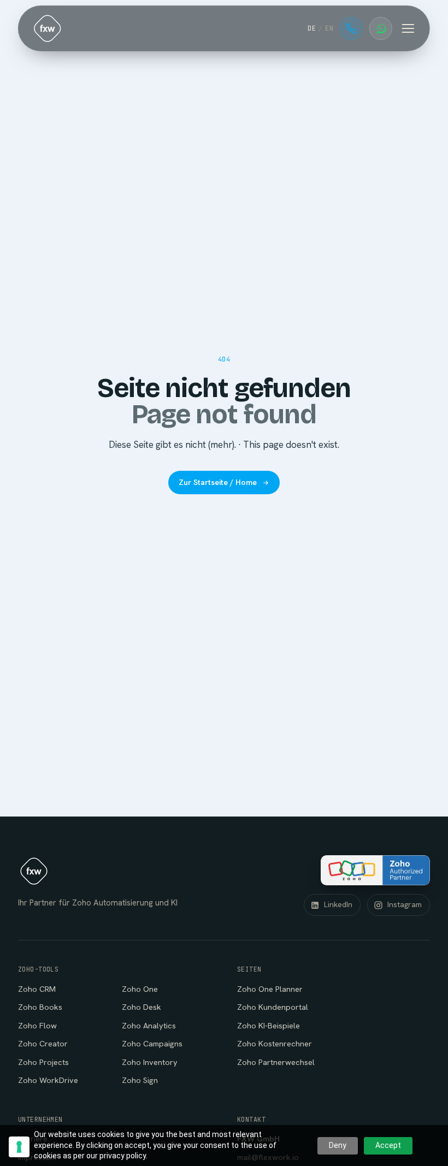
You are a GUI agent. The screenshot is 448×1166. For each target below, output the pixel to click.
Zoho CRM (37, 989)
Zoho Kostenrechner (274, 1043)
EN (329, 28)
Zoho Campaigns (152, 1043)
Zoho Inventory (150, 1062)
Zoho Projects (43, 1062)
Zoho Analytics (149, 1025)
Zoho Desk (141, 1007)
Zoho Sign (140, 1080)
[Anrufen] (351, 28)
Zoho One (140, 989)
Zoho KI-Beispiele (268, 1025)
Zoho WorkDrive (48, 1080)
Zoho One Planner (270, 989)
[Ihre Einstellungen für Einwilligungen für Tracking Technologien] (19, 1147)
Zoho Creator (43, 1043)
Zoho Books (40, 1007)
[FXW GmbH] (47, 28)
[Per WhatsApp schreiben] (380, 28)
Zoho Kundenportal (272, 1007)
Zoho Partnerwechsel (276, 1062)
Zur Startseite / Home (218, 482)
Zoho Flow (37, 1025)
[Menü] (408, 28)
